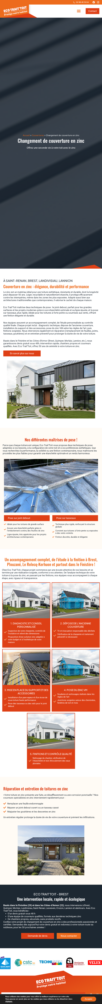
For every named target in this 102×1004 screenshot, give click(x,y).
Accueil (26, 135)
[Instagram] (98, 2)
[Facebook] (94, 2)
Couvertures (38, 135)
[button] (79, 11)
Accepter (88, 999)
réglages (8, 1001)
